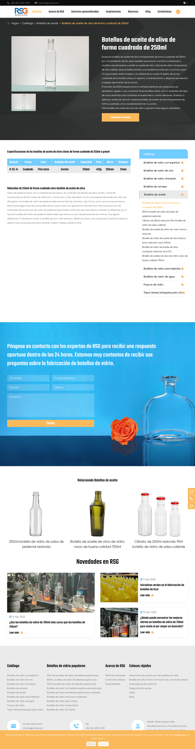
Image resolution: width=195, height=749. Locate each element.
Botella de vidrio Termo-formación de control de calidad (158, 679)
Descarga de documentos (143, 684)
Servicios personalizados (85, 11)
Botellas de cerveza (155, 186)
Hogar (15, 23)
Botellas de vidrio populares (66, 666)
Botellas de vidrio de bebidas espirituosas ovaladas (73, 692)
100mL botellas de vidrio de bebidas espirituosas (72, 679)
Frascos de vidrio (153, 284)
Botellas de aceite (47, 23)
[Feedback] (191, 505)
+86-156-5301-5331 (18, 3)
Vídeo (132, 692)
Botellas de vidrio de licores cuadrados (67, 696)
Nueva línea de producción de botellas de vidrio (154, 675)
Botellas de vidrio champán (160, 178)
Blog (147, 11)
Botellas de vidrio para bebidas (162, 268)
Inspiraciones (113, 11)
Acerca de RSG (56, 11)
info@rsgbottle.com (47, 3)
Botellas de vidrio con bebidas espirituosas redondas (74, 688)
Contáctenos (165, 11)
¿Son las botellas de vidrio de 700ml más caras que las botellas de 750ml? (47, 624)
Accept (103, 744)
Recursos (133, 11)
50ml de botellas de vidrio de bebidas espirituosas (73, 675)
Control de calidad (115, 679)
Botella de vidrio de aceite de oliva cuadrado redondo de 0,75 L (160, 249)
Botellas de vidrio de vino (158, 170)
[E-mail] (191, 491)
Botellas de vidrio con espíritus (162, 162)
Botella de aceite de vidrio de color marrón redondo (164, 231)
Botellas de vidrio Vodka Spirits (62, 705)
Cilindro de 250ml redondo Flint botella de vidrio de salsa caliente (164, 222)
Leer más (14, 632)
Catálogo (37, 11)
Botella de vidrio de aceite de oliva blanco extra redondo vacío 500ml (164, 240)
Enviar (50, 423)
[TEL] (191, 498)
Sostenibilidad (112, 684)
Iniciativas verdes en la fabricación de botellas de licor (162, 587)
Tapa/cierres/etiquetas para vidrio (164, 292)
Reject (91, 744)
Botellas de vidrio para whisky (62, 701)
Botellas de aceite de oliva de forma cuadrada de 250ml (95, 23)
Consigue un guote (120, 117)
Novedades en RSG (97, 562)
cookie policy (180, 734)
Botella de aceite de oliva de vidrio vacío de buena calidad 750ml (165, 258)
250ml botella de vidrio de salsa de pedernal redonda (160, 213)
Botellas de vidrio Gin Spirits (61, 709)
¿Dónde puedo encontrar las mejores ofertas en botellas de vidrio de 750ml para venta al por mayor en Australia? (161, 622)
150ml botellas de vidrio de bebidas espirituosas (71, 684)
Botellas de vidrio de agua (159, 276)
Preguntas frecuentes (140, 688)
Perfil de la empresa (115, 675)
